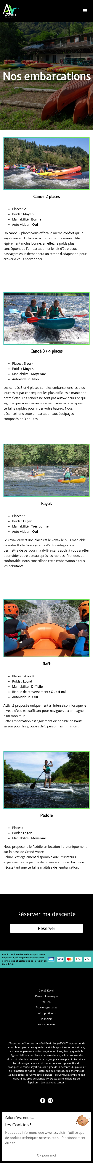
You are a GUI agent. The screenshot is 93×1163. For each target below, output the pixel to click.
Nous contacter (46, 1024)
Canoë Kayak (46, 990)
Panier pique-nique (46, 996)
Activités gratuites (46, 1007)
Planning (46, 1019)
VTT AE (46, 1002)
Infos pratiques (47, 1013)
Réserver (46, 928)
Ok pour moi (46, 1155)
